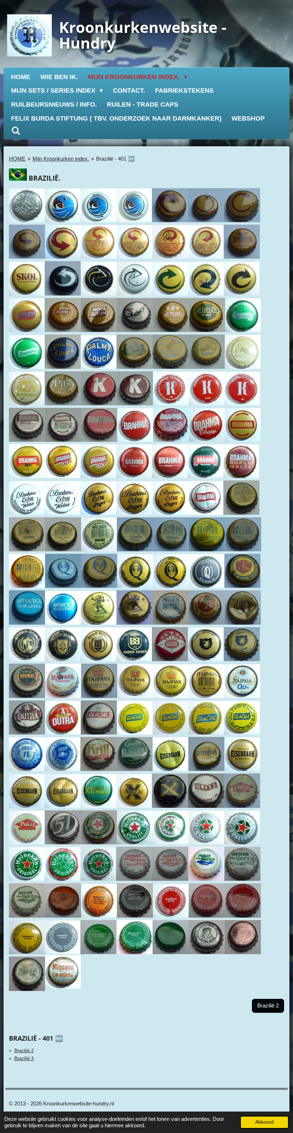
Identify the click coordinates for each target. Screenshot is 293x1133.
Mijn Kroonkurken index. (61, 159)
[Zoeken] (15, 131)
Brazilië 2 (24, 1050)
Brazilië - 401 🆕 (115, 159)
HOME (17, 159)
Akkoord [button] (264, 1122)
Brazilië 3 (24, 1058)
